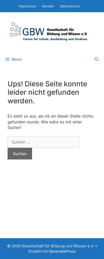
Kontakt (48, 6)
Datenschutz (70, 6)
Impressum (27, 6)
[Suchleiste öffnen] (96, 59)
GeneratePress (62, 251)
